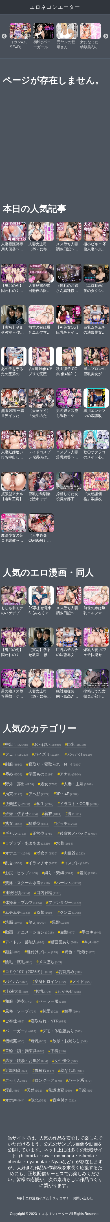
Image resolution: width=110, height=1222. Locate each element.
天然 (34, 1090)
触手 (72, 1011)
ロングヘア (48, 1080)
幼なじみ (71, 1070)
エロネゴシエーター (55, 7)
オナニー (17, 853)
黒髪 (60, 922)
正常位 (42, 833)
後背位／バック (78, 833)
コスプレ (76, 863)
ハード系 (79, 1080)
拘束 (13, 794)
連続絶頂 (17, 892)
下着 (58, 1050)
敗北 (38, 1100)
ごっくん (16, 1080)
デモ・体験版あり (62, 1031)
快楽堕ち (17, 803)
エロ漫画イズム (37, 1198)
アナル (70, 774)
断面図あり (64, 942)
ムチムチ (17, 912)
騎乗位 (38, 823)
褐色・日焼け (79, 952)
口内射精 (48, 892)
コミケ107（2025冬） (28, 971)
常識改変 (60, 1090)
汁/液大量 (17, 991)
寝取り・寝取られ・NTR (54, 764)
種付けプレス (42, 952)
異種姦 (44, 1070)
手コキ (91, 932)
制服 (13, 764)
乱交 (13, 863)
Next (106, 36)
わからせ (69, 991)
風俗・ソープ (20, 1011)
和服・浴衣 (18, 1001)
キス (91, 942)
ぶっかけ (79, 754)
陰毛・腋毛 (18, 961)
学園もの (40, 774)
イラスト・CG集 (79, 803)
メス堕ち (50, 961)
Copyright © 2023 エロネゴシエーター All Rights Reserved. (55, 1214)
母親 (85, 1090)
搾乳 (43, 991)
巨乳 (76, 744)
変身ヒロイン (50, 981)
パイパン (16, 981)
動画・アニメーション (29, 932)
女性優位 (66, 1060)
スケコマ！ (60, 1198)
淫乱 (12, 1090)
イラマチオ (42, 863)
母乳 (38, 1041)
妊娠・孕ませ (21, 813)
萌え (36, 922)
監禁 (44, 912)
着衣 (52, 813)
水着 (64, 843)
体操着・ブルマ (23, 902)
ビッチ (66, 823)
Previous (4, 36)
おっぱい (47, 744)
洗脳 (13, 922)
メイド (81, 981)
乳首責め (70, 971)
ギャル (15, 833)
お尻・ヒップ (21, 873)
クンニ (70, 912)
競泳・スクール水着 (27, 882)
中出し (16, 744)
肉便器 (74, 853)
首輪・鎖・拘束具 (24, 1050)
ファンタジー (64, 902)
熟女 (13, 823)
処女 (48, 784)
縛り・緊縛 (58, 873)
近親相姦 (16, 1070)
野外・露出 (19, 784)
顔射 (12, 952)
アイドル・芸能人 (24, 942)
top (19, 1198)
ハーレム (68, 882)
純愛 (50, 1011)
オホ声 (14, 1100)
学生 (44, 803)
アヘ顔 (38, 794)
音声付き (64, 1100)
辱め (13, 774)
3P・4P (67, 794)
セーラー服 (52, 1001)
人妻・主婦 (78, 784)
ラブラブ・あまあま (27, 843)
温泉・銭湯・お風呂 (26, 1060)
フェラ (16, 754)
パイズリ (47, 754)
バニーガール (20, 1031)
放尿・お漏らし (69, 1041)
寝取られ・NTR (48, 1021)
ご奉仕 (14, 1021)
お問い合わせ (83, 1198)
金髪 (67, 932)
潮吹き (46, 853)
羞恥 (88, 873)
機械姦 (14, 1041)
